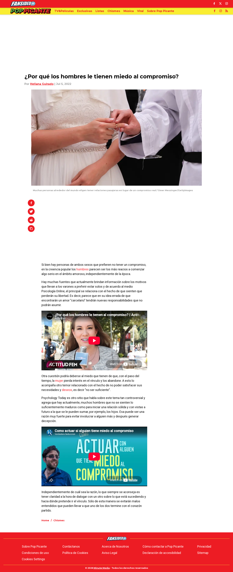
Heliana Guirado (42, 84)
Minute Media (102, 568)
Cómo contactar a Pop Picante (163, 546)
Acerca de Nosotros (115, 546)
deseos (67, 390)
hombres (82, 269)
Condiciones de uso (35, 553)
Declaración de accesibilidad (162, 553)
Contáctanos (71, 546)
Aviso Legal (109, 553)
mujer (59, 380)
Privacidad (204, 546)
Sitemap (202, 553)
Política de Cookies (75, 553)
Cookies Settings (33, 559)
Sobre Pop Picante (34, 546)
